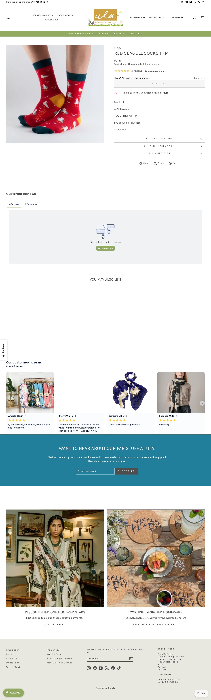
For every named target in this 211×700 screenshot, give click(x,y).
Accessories (52, 19)
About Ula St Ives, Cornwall (59, 663)
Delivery (10, 654)
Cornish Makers (41, 15)
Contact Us (11, 658)
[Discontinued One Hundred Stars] (55, 558)
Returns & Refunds (159, 139)
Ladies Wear (64, 15)
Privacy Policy (12, 663)
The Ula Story (53, 650)
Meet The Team (54, 654)
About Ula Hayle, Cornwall (59, 658)
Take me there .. (55, 624)
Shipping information (159, 146)
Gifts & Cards (157, 17)
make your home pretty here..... (156, 624)
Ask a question (159, 153)
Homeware (136, 17)
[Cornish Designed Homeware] (156, 558)
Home (117, 48)
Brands (176, 17)
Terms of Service (14, 667)
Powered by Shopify (105, 688)
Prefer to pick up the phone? (27, 2)
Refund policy (13, 650)
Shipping (132, 64)
